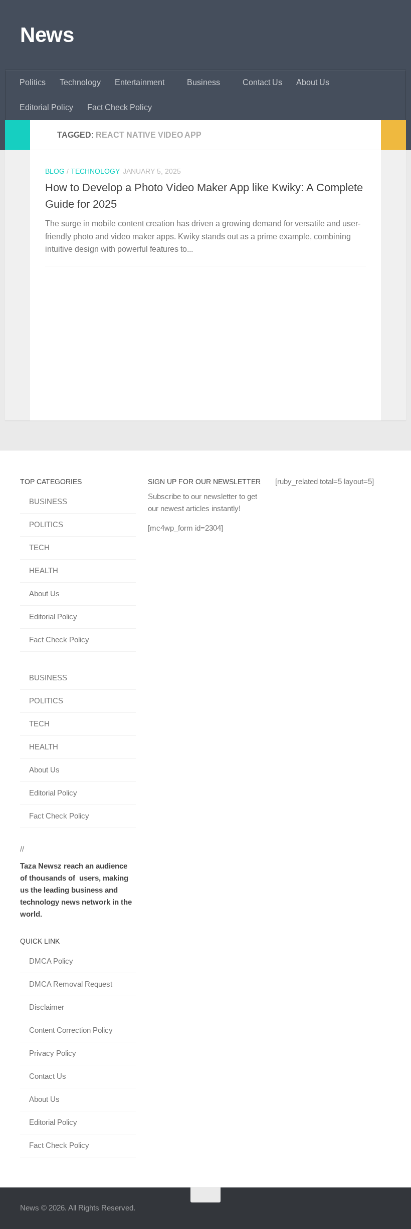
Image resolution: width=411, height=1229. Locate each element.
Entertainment (139, 82)
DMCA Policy (51, 961)
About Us (312, 82)
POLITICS (46, 524)
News (47, 35)
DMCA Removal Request (70, 984)
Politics (33, 82)
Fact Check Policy (119, 107)
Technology (80, 82)
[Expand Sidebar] (17, 135)
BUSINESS (48, 501)
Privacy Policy (52, 1053)
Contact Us (262, 82)
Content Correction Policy (71, 1030)
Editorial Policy (46, 107)
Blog (55, 171)
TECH (39, 547)
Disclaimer (46, 1007)
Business (203, 82)
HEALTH (43, 570)
